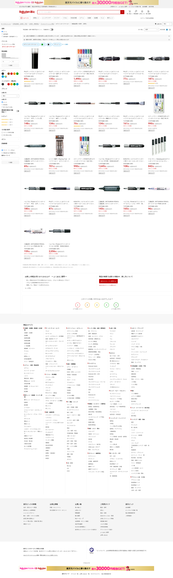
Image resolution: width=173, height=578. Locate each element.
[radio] (2, 31)
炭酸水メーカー (28, 436)
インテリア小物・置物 (137, 473)
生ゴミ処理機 (27, 446)
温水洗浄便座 (49, 445)
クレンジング (92, 436)
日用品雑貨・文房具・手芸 (20, 24)
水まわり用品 (92, 359)
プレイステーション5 (94, 369)
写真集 (69, 456)
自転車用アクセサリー (137, 336)
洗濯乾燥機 (27, 338)
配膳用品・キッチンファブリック (97, 349)
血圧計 (47, 455)
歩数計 (47, 450)
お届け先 (4, 92)
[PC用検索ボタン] (122, 12)
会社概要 (144, 6)
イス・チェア (134, 443)
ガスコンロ (27, 418)
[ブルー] (3, 76)
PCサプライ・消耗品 (51, 393)
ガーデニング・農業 (115, 469)
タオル (133, 387)
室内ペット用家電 (114, 447)
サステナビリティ (95, 574)
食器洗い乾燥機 (28, 438)
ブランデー (113, 346)
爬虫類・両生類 (114, 439)
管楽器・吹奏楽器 (72, 374)
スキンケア (91, 431)
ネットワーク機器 (50, 395)
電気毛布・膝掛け (29, 378)
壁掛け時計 (134, 398)
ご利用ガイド (113, 6)
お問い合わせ (104, 535)
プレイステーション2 (94, 387)
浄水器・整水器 (28, 441)
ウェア (133, 349)
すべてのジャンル (6, 24)
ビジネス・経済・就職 (73, 420)
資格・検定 (70, 454)
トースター (27, 407)
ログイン (142, 18)
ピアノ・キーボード (72, 367)
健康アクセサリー (93, 469)
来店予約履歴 (78, 524)
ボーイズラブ (70, 438)
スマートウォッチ (136, 404)
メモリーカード (50, 358)
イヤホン (65, 18)
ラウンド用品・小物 (136, 346)
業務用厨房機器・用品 (94, 352)
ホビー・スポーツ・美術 (73, 415)
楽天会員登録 (150, 18)
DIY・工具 (112, 456)
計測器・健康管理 (93, 461)
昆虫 (111, 441)
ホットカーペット (29, 373)
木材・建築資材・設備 (116, 466)
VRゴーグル (70, 360)
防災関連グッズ (114, 464)
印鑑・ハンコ (134, 371)
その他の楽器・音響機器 (73, 398)
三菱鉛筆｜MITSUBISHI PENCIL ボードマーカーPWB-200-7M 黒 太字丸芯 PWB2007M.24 (35, 246)
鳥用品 (111, 434)
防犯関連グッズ (135, 482)
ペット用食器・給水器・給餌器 (118, 436)
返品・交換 (103, 513)
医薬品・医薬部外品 (93, 406)
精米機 (26, 405)
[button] (4, 55)
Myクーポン (78, 518)
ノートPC (48, 380)
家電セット (36, 18)
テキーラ (112, 349)
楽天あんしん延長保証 (29, 510)
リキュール (113, 341)
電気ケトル (27, 424)
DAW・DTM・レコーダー (74, 372)
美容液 (90, 439)
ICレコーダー (49, 353)
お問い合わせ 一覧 (85, 574)
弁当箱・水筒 (92, 346)
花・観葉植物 (113, 476)
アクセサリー (70, 382)
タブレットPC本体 (72, 333)
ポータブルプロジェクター (53, 370)
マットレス (134, 425)
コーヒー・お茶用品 (93, 354)
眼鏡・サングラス (136, 362)
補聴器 (47, 442)
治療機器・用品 (92, 409)
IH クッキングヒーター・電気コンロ (33, 432)
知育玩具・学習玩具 (115, 358)
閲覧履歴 (77, 513)
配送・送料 (103, 507)
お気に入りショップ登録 (107, 518)
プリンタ (48, 387)
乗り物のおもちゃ (114, 361)
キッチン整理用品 (93, 344)
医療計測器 (91, 422)
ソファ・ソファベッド (137, 432)
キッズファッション (115, 393)
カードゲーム (113, 374)
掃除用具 (133, 374)
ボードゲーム (113, 376)
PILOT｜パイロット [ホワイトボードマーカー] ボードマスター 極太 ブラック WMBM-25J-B (109, 74)
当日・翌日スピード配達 (30, 507)
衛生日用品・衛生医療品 (95, 412)
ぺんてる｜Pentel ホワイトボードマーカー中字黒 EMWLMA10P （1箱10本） (109, 161)
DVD (68, 471)
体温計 (47, 458)
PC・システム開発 (72, 446)
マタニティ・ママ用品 (116, 398)
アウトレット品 (135, 480)
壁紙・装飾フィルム (136, 460)
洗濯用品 (133, 376)
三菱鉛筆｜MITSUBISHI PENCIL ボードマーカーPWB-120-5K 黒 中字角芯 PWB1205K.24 (159, 204)
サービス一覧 (74, 574)
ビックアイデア (46, 18)
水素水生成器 (27, 443)
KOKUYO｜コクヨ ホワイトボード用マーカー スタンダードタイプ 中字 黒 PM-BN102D (134, 161)
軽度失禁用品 (92, 425)
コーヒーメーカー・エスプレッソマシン (33, 411)
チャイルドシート (114, 412)
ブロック (112, 384)
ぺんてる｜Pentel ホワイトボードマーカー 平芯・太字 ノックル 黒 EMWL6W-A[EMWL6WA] (34, 204)
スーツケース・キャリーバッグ (139, 410)
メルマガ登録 (104, 524)
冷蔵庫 (89, 18)
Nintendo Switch (92, 366)
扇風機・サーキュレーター (31, 386)
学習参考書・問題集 (72, 433)
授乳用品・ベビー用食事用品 (117, 406)
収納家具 (133, 450)
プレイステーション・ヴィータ (96, 382)
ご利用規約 (129, 515)
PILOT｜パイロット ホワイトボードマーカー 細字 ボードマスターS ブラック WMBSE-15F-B (59, 74)
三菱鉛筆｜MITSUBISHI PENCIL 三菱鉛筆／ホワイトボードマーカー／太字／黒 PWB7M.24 (109, 204)
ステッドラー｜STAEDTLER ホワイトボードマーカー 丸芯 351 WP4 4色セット (84, 161)
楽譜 (68, 417)
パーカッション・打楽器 (73, 385)
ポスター (69, 459)
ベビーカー (113, 409)
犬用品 (111, 423)
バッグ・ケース (135, 344)
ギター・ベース (71, 380)
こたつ (26, 376)
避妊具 (90, 414)
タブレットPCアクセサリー (74, 340)
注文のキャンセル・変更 (107, 515)
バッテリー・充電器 (72, 345)
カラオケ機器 (70, 395)
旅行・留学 (70, 412)
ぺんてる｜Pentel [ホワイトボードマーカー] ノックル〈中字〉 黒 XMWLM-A (134, 204)
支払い (102, 510)
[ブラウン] (8, 73)
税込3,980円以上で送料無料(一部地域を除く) (44, 6)
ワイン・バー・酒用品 (94, 357)
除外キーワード (6, 155)
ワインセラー (27, 426)
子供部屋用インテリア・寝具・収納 (140, 446)
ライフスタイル (71, 425)
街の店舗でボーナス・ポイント (58, 510)
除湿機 (26, 391)
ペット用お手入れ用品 (116, 426)
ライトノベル (70, 451)
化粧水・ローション (93, 434)
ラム (111, 339)
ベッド (133, 430)
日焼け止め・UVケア (94, 447)
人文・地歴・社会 (72, 430)
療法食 (111, 449)
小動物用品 (113, 431)
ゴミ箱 (133, 465)
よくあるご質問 (123, 6)
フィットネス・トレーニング (139, 352)
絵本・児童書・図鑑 (72, 407)
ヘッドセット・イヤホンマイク (75, 348)
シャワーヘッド (50, 437)
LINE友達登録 (104, 526)
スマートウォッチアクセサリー (75, 353)
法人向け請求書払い (80, 526)
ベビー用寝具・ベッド (116, 404)
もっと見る (28, 288)
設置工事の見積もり (28, 518)
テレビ (102, 18)
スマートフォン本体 (72, 331)
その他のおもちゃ (114, 387)
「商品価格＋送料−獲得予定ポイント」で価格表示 (35, 29)
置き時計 (133, 401)
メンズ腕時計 (134, 393)
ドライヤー (57, 18)
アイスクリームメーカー (30, 449)
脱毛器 (47, 427)
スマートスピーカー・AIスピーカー (54, 367)
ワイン (111, 333)
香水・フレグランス (93, 449)
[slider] (1, 58)
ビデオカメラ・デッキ (52, 348)
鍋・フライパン (92, 331)
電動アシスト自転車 (136, 333)
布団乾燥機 (27, 343)
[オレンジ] (14, 73)
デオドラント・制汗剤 (94, 444)
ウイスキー (113, 331)
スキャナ (48, 390)
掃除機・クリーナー (29, 348)
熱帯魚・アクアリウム (116, 428)
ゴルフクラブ (134, 339)
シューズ (133, 341)
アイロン (26, 351)
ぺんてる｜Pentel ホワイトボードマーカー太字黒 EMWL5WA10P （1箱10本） (59, 246)
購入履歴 (77, 515)
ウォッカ (112, 344)
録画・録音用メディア (52, 339)
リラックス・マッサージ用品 (96, 471)
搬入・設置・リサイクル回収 (31, 515)
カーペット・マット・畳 (137, 455)
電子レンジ (110, 18)
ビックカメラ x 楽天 (24, 6)
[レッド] (11, 73)
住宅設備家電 (27, 359)
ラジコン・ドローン (115, 369)
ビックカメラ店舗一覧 (135, 6)
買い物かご (78, 507)
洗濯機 (96, 18)
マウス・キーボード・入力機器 (54, 400)
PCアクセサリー (50, 382)
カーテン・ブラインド (137, 452)
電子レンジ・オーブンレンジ (32, 400)
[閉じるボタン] (169, 36)
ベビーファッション (115, 396)
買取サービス (27, 524)
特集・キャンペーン (55, 507)
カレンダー (70, 423)
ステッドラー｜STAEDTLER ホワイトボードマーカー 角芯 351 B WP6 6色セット (84, 74)
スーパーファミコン (93, 400)
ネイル (90, 441)
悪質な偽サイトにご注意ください (49, 555)
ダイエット (91, 458)
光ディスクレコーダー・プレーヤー (55, 342)
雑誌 (68, 428)
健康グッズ (91, 466)
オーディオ (49, 333)
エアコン (82, 18)
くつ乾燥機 (27, 346)
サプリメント (92, 456)
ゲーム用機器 (49, 403)
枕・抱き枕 (134, 427)
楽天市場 (151, 6)
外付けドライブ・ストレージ (53, 398)
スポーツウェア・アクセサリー (139, 359)
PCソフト (48, 408)
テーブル (133, 438)
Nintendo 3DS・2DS (94, 374)
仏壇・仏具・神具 (136, 490)
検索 (11, 65)
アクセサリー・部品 (51, 361)
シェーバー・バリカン (52, 420)
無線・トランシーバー (52, 364)
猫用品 (111, 421)
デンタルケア (49, 432)
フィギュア (113, 366)
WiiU (89, 389)
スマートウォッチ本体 (73, 351)
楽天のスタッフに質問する (108, 281)
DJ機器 (69, 387)
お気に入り (78, 510)
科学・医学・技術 (72, 443)
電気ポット (27, 421)
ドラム (69, 377)
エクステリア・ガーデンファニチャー (119, 472)
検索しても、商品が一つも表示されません (37, 285)
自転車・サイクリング (137, 331)
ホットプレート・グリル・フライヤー (33, 415)
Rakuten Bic (27, 12)
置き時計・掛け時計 (136, 457)
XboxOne (91, 376)
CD (68, 468)
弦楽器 (69, 390)
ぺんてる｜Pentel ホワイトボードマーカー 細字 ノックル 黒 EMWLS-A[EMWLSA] (59, 118)
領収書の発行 (104, 521)
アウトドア (134, 357)
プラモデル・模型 (114, 363)
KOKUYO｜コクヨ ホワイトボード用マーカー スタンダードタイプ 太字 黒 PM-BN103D (84, 204)
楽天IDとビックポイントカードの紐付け (86, 529)
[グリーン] (17, 73)
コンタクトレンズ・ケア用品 (96, 417)
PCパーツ (48, 406)
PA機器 (69, 369)
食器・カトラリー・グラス (95, 336)
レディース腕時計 (136, 396)
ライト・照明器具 (29, 361)
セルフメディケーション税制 (31, 555)
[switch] (17, 111)
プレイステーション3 (94, 384)
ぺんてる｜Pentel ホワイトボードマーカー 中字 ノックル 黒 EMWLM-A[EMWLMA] (34, 118)
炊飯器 (26, 402)
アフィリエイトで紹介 (106, 529)
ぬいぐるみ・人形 (114, 356)
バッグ (133, 413)
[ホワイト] (6, 73)
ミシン (26, 353)
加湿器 (26, 389)
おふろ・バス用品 (114, 401)
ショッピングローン (28, 513)
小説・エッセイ (71, 436)
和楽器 (69, 393)
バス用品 (133, 382)
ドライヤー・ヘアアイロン (53, 415)
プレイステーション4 (94, 371)
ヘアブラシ (49, 417)
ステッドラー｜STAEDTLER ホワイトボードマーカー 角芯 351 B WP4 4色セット (158, 118)
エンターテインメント (73, 410)
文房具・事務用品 (34, 24)
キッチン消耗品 (92, 341)
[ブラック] (3, 73)
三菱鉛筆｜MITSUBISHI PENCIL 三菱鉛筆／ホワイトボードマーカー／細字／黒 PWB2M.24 (34, 161)
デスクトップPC (50, 377)
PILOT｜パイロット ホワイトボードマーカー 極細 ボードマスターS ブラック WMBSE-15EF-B (109, 118)
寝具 (132, 422)
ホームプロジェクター (52, 345)
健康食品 (90, 464)
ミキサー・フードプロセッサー (32, 429)
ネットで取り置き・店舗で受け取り (33, 521)
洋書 (68, 449)
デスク (133, 440)
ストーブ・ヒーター (29, 370)
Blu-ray (69, 466)
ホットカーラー (50, 429)
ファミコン (91, 397)
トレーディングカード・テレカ (118, 379)
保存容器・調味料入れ (94, 339)
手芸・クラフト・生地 (137, 379)
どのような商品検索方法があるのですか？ (37, 282)
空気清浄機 (74, 18)
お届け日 (4, 99)
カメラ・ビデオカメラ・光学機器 (55, 336)
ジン (111, 336)
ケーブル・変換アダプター (74, 343)
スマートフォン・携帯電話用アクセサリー (76, 337)
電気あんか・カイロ (29, 381)
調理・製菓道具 (92, 333)
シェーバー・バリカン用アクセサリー (55, 423)
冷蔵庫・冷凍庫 (28, 333)
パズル (111, 371)
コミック (69, 404)
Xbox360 (90, 379)
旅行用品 (133, 415)
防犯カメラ (113, 461)
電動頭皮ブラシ (50, 435)
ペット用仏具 (113, 444)
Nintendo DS (91, 395)
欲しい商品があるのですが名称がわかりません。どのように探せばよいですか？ (48, 280)
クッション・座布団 (136, 435)
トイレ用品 (134, 384)
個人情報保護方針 (130, 513)
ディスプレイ (49, 385)
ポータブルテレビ (50, 356)
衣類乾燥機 (27, 340)
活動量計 (48, 448)
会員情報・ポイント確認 (81, 521)
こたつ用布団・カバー (137, 468)
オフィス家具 (134, 470)
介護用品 (90, 419)
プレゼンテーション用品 (47, 24)
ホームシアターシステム (52, 351)
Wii (89, 392)
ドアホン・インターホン (116, 458)
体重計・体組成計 (50, 453)
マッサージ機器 (50, 440)
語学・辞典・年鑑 (72, 441)
